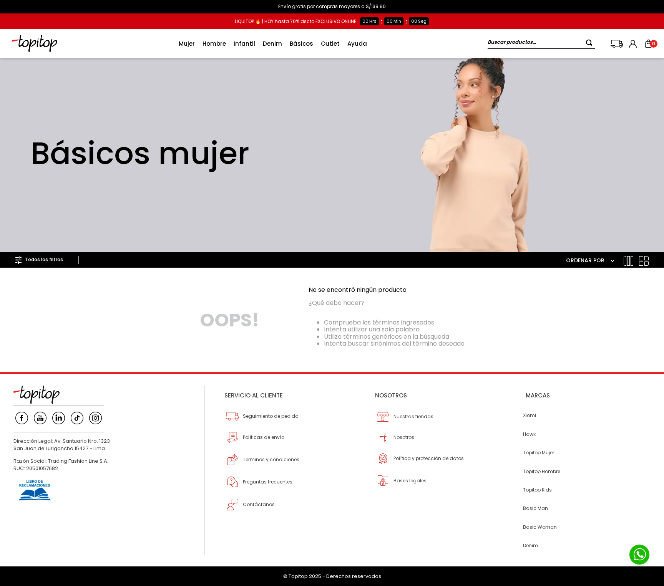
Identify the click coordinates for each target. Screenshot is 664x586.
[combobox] (541, 43)
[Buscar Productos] (590, 42)
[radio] (628, 261)
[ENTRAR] (634, 44)
